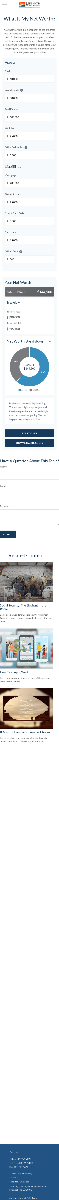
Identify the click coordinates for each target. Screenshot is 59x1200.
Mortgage (10, 175)
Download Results (29, 442)
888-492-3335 (26, 1163)
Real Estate (11, 109)
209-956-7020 (24, 1159)
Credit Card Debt (15, 213)
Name (3, 466)
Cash (8, 71)
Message (5, 505)
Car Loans (10, 232)
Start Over (29, 433)
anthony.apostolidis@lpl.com (23, 1198)
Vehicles (9, 128)
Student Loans (13, 194)
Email (3, 486)
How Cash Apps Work (14, 672)
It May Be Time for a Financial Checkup (25, 732)
